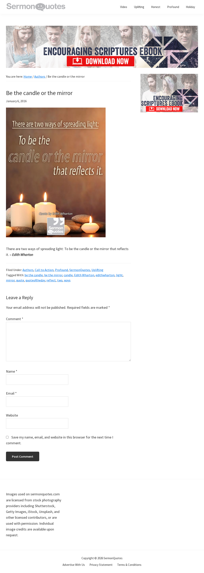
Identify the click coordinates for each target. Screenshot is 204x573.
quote (20, 280)
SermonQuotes (79, 270)
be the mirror (53, 275)
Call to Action (44, 270)
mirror (10, 280)
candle (68, 275)
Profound (61, 270)
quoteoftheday (35, 280)
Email (11, 393)
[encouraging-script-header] (102, 28)
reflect (51, 280)
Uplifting (97, 270)
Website (12, 415)
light (119, 275)
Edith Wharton (84, 275)
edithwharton (105, 275)
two (60, 280)
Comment (14, 319)
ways (67, 280)
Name (11, 371)
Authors (28, 270)
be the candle (34, 275)
